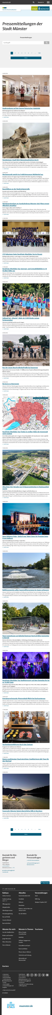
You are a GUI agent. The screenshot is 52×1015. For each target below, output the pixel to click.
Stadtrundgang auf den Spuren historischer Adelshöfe (21, 108)
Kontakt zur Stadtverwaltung (26, 984)
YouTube (47, 975)
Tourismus (39, 929)
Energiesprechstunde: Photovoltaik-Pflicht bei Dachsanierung (23, 698)
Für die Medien (22, 913)
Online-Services (6, 895)
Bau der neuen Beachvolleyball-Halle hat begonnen (20, 368)
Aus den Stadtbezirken (8, 932)
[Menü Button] (48, 2)
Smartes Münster (6, 920)
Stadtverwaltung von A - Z (6, 900)
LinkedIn (27, 975)
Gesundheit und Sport (24, 945)
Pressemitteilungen (26, 37)
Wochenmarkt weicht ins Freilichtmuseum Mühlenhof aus (22, 174)
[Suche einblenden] (33, 2)
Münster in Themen (26, 929)
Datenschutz (6, 976)
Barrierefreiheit (6, 923)
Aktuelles (22, 893)
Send (36, 895)
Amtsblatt (21, 899)
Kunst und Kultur (23, 948)
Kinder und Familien (7, 935)
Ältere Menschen (6, 942)
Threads (39, 975)
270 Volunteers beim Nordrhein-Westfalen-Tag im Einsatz (22, 254)
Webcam (21, 902)
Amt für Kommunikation (33, 860)
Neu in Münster (6, 945)
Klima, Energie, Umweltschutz (22, 933)
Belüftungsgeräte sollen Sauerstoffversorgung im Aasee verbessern (25, 590)
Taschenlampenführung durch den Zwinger (17, 744)
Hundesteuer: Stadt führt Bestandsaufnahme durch (20, 160)
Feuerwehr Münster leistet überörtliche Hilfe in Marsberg (22, 811)
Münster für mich (8, 929)
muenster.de (6, 2)
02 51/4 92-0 (6, 866)
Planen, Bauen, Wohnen (25, 952)
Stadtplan (5, 992)
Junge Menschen (6, 938)
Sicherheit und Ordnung (25, 955)
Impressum (6, 974)
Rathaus (5, 893)
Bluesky (43, 975)
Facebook (35, 975)
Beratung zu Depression (10, 384)
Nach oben (46, 882)
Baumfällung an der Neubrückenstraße (16, 189)
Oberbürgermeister (7, 910)
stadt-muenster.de (9, 888)
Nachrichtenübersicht (24, 895)
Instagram (31, 975)
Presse (4, 982)
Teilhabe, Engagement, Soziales (24, 941)
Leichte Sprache (7, 979)
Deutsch (40, 2)
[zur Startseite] (40, 8)
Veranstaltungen (41, 893)
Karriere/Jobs (6, 984)
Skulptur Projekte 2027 (41, 902)
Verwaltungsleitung (7, 913)
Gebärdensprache (8, 980)
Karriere (5, 966)
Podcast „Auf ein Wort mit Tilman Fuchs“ (25, 909)
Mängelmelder (6, 907)
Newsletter (21, 905)
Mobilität (21, 937)
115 (13, 867)
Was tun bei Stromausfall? (9, 990)
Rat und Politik (6, 917)
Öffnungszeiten (6, 904)
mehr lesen (6, 117)
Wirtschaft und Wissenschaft (22, 959)
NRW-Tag (37, 899)
